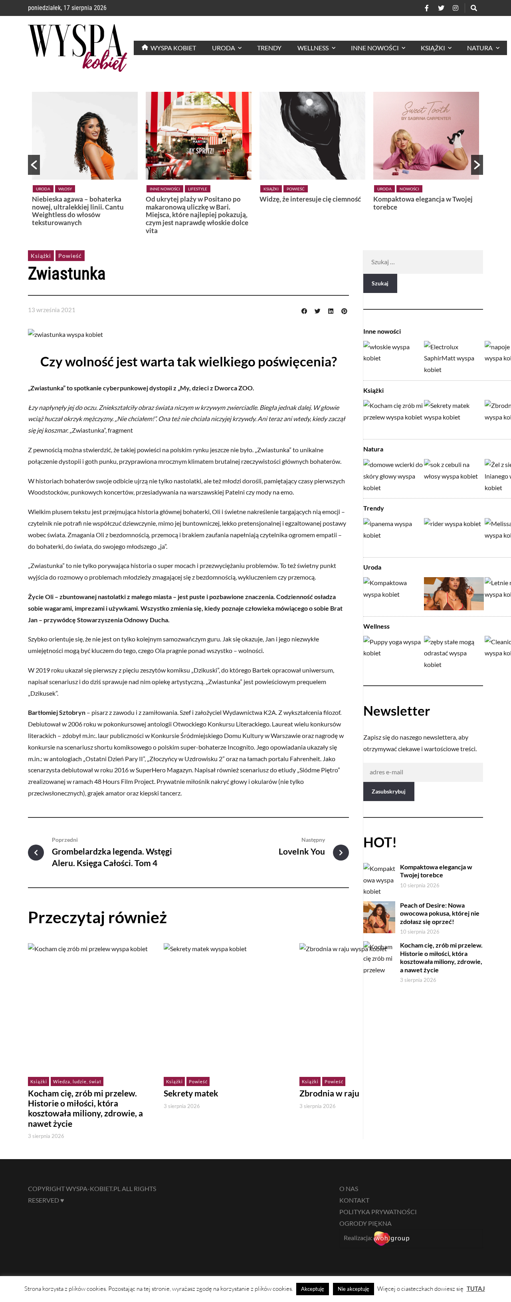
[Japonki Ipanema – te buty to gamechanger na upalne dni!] (393, 534)
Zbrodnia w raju (329, 1093)
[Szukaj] (474, 8)
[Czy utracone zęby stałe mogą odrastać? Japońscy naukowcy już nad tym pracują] (454, 652)
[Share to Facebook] (304, 310)
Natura (373, 449)
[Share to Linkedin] (331, 310)
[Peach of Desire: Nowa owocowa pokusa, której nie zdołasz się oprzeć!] (454, 593)
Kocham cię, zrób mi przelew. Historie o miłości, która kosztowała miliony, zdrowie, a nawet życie (85, 1108)
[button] (34, 165)
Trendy (373, 508)
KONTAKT (354, 1200)
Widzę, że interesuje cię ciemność (310, 199)
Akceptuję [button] (312, 1289)
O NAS (348, 1188)
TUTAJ (476, 1288)
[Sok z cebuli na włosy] (454, 475)
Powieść (296, 188)
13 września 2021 (51, 309)
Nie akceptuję (353, 1289)
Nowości (409, 188)
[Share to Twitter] (317, 310)
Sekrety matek (191, 1093)
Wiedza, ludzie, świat (77, 1081)
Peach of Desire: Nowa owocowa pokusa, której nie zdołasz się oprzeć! (439, 913)
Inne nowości (165, 188)
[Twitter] (441, 8)
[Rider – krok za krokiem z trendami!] (454, 534)
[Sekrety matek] (454, 416)
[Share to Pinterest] (344, 310)
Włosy (65, 188)
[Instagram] (455, 8)
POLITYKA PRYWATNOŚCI (378, 1211)
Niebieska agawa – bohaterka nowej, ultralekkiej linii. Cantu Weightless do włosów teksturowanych (78, 211)
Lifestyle (197, 188)
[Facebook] (427, 8)
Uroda (43, 188)
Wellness (376, 626)
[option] (85, 161)
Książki (271, 188)
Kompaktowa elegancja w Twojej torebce (423, 203)
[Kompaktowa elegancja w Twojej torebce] (393, 593)
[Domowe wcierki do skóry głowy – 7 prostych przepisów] (393, 475)
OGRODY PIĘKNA (365, 1223)
